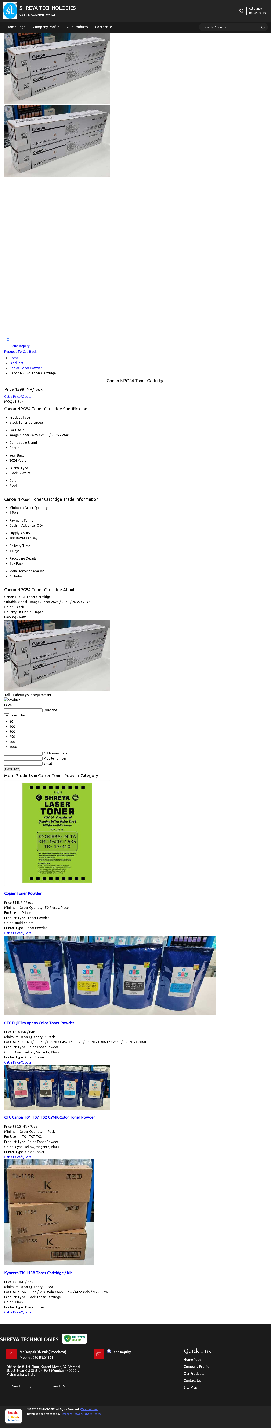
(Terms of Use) (89, 1409)
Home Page (16, 27)
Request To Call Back (20, 351)
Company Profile (46, 27)
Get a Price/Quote (17, 396)
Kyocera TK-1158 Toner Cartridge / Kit (38, 1273)
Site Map (190, 1387)
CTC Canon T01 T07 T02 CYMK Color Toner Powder (49, 1117)
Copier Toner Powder (25, 368)
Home (13, 358)
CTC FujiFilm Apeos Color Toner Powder (39, 1023)
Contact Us (104, 27)
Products (16, 363)
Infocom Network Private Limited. (82, 1414)
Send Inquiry (20, 346)
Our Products (77, 27)
